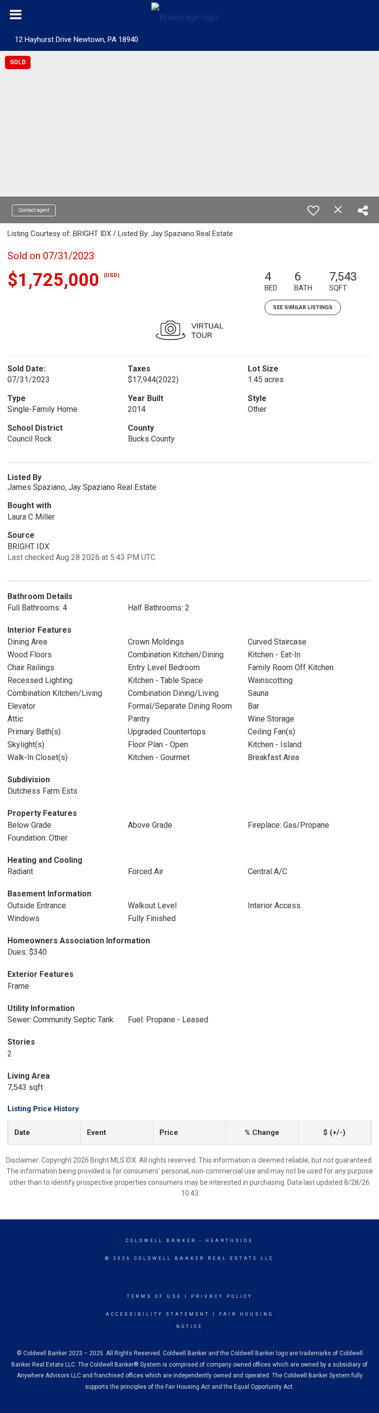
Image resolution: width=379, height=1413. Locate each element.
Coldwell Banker (161, 1240)
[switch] (313, 210)
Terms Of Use (154, 1296)
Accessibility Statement (158, 1314)
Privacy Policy (222, 1296)
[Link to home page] (190, 15)
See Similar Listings (303, 307)
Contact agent (33, 210)
